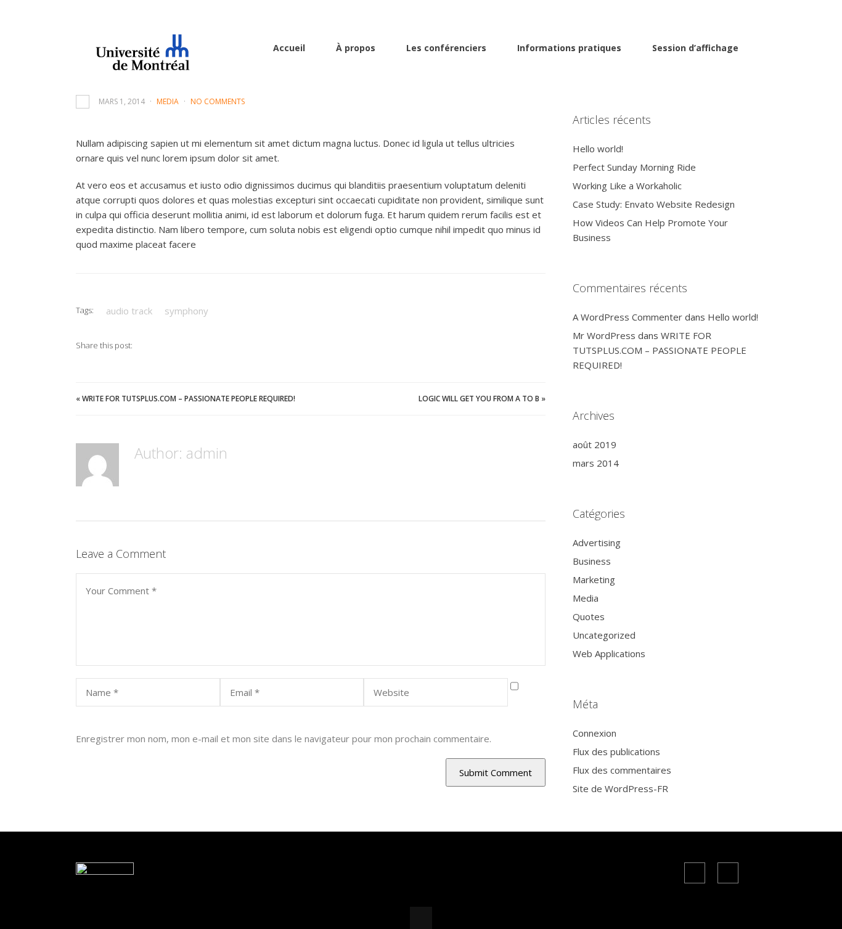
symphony (186, 311)
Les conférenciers (446, 48)
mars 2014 (596, 463)
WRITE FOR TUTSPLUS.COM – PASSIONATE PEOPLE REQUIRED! (188, 398)
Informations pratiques (569, 48)
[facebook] (694, 872)
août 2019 (594, 444)
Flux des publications (616, 751)
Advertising (597, 542)
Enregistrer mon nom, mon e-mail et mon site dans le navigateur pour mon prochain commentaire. (283, 738)
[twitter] (727, 872)
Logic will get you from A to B (479, 398)
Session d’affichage (695, 48)
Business (592, 561)
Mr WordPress (604, 335)
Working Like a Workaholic (627, 185)
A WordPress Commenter (627, 317)
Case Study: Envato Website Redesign (654, 204)
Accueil (289, 48)
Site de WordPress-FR (620, 788)
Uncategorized (604, 635)
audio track (129, 311)
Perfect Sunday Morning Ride (634, 167)
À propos (355, 48)
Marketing (594, 579)
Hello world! (598, 148)
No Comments (217, 101)
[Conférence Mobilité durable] (136, 64)
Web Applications (609, 653)
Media (168, 101)
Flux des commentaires (622, 770)
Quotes (589, 616)
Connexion (594, 733)
